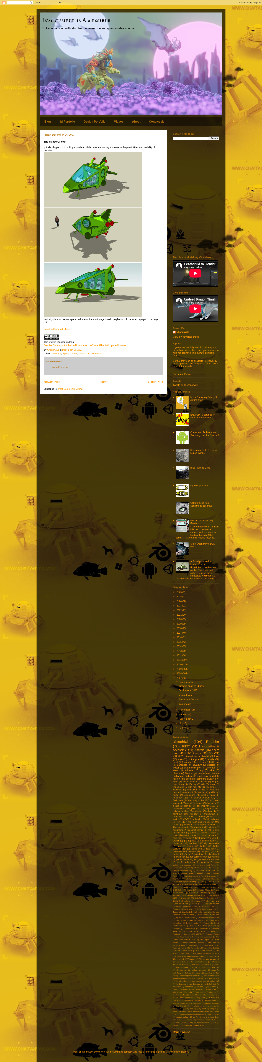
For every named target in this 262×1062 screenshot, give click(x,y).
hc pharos (177, 987)
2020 (179, 619)
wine (184, 1022)
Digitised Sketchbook (208, 898)
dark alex (177, 838)
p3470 (212, 792)
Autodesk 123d (180, 797)
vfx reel (208, 1014)
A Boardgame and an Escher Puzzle (201, 563)
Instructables (189, 781)
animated (189, 770)
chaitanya (211, 803)
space (212, 784)
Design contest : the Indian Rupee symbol (204, 451)
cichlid (176, 806)
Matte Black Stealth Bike (208, 915)
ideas (186, 811)
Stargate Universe (206, 824)
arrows (199, 803)
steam (176, 770)
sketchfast (178, 816)
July (181, 723)
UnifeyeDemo (207, 945)
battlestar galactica (211, 964)
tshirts (182, 1014)
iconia (183, 989)
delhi (188, 838)
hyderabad (211, 987)
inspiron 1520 (196, 843)
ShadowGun (190, 929)
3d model (209, 759)
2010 (179, 664)
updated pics (185, 695)
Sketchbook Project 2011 (193, 931)
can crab (180, 832)
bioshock (203, 781)
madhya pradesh (180, 995)
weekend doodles (210, 859)
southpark (177, 1009)
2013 (179, 651)
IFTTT (186, 746)
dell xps (188, 973)
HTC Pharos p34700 (206, 909)
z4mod (175, 1025)
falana (197, 976)
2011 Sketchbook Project (206, 865)
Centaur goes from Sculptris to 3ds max (201, 504)
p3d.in (187, 854)
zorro (175, 781)
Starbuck (176, 934)
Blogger (184, 1051)
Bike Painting (190, 882)
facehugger (200, 838)
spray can (189, 1009)
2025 (179, 596)
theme (202, 816)
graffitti (176, 841)
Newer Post (52, 382)
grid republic (190, 841)
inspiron (199, 989)
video (217, 1014)
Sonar (212, 931)
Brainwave (178, 800)
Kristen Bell (207, 912)
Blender (212, 742)
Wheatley (191, 959)
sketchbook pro (192, 767)
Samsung (177, 789)
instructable (213, 843)
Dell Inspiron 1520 (188, 690)
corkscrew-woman (199, 970)
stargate (213, 1009)
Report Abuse (181, 1031)
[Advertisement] (196, 198)
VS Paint (214, 756)
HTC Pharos (193, 753)
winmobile (205, 1022)
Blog (47, 121)
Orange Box (192, 920)
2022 (179, 610)
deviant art (187, 792)
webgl (176, 767)
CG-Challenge (209, 787)
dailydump (177, 973)
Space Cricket (70, 353)
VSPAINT (178, 756)
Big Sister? (177, 882)
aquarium (197, 764)
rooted (213, 1000)
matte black (194, 995)
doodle (184, 784)
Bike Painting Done (200, 467)
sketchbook (213, 854)
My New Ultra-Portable (185, 918)
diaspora (198, 973)
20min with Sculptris (181, 868)
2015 (179, 642)
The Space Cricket (188, 699)
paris (186, 814)
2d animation (196, 819)
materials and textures (184, 851)
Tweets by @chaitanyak (185, 385)
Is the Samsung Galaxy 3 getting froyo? (203, 398)
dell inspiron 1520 (206, 806)
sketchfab (181, 742)
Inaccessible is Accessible (76, 20)
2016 (179, 637)
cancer (193, 832)
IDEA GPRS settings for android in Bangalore (202, 416)
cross (213, 970)
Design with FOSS (188, 898)
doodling (208, 973)
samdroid (199, 854)
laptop (203, 846)
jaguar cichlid (211, 989)
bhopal (185, 967)
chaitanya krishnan (211, 967)
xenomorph (178, 787)
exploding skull (186, 976)
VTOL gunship (206, 948)
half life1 (212, 984)
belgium (212, 827)
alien (180, 759)
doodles (211, 764)
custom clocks (189, 835)
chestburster (181, 970)
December (185, 682)
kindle (190, 846)
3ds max (192, 787)
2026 (179, 592)
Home (104, 382)
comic (204, 832)
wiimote (189, 1020)
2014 (179, 646)
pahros (202, 998)
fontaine (179, 981)
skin (203, 784)
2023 (179, 605)
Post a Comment (59, 367)
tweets (199, 1014)
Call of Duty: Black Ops (182, 887)
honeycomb (178, 843)
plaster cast (185, 704)
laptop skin (196, 849)
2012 (179, 655)
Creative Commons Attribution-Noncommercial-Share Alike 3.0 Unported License (85, 345)
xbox (215, 1022)
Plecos (206, 923)
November (185, 709)
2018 (179, 628)
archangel (196, 964)
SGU (192, 926)
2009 (179, 669)
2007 (179, 678)
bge (177, 967)
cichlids (187, 806)
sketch (187, 762)
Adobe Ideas (208, 795)
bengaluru (178, 830)
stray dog (177, 1011)
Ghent (194, 904)
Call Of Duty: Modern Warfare (203, 884)
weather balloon (182, 1017)
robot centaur (189, 1000)
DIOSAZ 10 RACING (198, 893)
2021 (179, 614)
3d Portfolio (67, 121)
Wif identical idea (199, 962)
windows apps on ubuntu (191, 686)
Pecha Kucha (192, 923)
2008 (179, 673)
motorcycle (193, 759)
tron (191, 857)
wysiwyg (205, 862)
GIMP (184, 822)
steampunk (189, 795)
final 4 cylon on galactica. (208, 978)
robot (175, 762)
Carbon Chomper (185, 890)
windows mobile (196, 756)
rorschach (177, 1003)
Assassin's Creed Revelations (203, 876)
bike (190, 776)
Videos (119, 121)
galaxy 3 (207, 808)
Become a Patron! (182, 374)
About (136, 121)
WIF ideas (185, 953)
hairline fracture (208, 841)
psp (194, 784)
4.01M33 (212, 868)
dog (175, 784)
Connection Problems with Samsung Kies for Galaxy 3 (204, 434)
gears (213, 838)
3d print (215, 762)
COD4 (202, 882)
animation (192, 789)
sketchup (56, 353)
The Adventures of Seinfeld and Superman (194, 937)
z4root (184, 1025)
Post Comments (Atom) (70, 389)
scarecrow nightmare (192, 1003)
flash (175, 778)
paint (175, 814)
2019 (179, 624)
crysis (175, 835)
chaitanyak (202, 776)
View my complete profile (186, 336)
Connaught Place (202, 890)
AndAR (176, 871)
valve (212, 816)
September (185, 718)
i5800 (175, 989)
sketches (201, 762)
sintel (206, 1003)
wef (193, 1017)
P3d (203, 920)
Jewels (185, 912)
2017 (179, 632)
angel (189, 803)
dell (214, 776)
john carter (177, 992)
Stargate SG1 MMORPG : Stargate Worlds (201, 934)
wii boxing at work (206, 1017)
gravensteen (200, 984)
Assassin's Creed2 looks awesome (187, 879)
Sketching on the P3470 (199, 800)
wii (178, 862)
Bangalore (182, 764)
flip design (187, 778)
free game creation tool (196, 981)
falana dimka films (182, 808)
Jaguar (176, 912)
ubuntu (176, 773)
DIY (211, 753)
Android (199, 750)
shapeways (209, 814)
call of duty (213, 830)
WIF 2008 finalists (204, 951)
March (183, 727)
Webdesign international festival (202, 773)
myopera (205, 851)
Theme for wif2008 (196, 942)
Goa (203, 904)
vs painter (184, 859)
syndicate (181, 857)
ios (179, 846)
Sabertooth (202, 926)
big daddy (196, 967)
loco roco (210, 849)
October (183, 714)
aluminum (198, 827)
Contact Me (156, 121)
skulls (190, 816)
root (196, 814)
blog (214, 781)
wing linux (194, 1022)
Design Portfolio (95, 121)
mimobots (211, 811)
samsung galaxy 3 (206, 778)
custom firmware (208, 835)
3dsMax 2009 (199, 868)
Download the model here (57, 329)
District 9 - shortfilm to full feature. (186, 901)
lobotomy (212, 992)
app (201, 770)
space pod (84, 353)
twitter (212, 770)
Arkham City (187, 871)
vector (176, 819)
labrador (189, 992)
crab (213, 832)
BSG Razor (211, 879)
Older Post (155, 382)
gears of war (186, 984)
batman (180, 776)
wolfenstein (190, 862)
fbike (196, 808)
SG (185, 926)
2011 (179, 660)
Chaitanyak (182, 332)
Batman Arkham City (204, 797)
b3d (203, 789)
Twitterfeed (193, 945)
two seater (96, 353)
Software (188, 824)
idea (191, 989)
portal (175, 795)
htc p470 (200, 987)
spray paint (201, 1009)
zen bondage (195, 1025)
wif (184, 819)
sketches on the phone (205, 1006)
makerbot (197, 811)
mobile (201, 792)
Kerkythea (195, 912)
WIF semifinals (199, 953)
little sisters (200, 992)
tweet (190, 1014)
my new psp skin (199, 485)
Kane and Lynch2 (201, 822)
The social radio (181, 827)
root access (203, 1000)
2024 (179, 601)
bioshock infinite (195, 830)
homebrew (189, 987)
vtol (195, 859)
